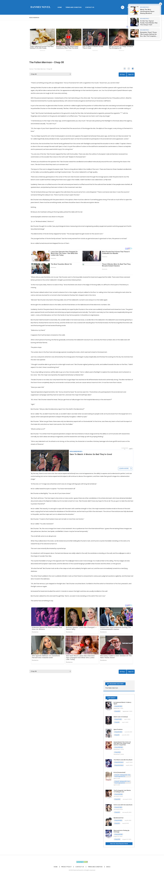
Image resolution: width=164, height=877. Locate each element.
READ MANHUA (34, 18)
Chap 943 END (118, 794)
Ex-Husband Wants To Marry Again (122, 703)
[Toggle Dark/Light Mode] (132, 68)
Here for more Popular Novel (119, 843)
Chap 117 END (118, 719)
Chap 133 (117, 823)
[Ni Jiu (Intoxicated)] (109, 776)
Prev (123, 74)
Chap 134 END (118, 820)
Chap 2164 (117, 752)
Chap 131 (117, 735)
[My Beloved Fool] (109, 821)
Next (130, 74)
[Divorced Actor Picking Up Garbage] (109, 834)
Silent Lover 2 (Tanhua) (121, 717)
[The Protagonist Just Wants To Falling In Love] (109, 794)
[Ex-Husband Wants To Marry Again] (109, 706)
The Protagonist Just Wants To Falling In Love (122, 791)
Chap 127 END (118, 807)
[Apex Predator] (109, 733)
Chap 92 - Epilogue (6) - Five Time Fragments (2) (122, 775)
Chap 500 (117, 711)
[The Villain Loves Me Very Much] (109, 763)
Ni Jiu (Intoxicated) (119, 772)
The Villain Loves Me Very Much (123, 760)
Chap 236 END (118, 834)
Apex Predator (118, 729)
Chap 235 (117, 839)
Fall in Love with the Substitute (123, 805)
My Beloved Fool (118, 818)
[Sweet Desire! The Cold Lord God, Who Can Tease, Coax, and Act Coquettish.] (109, 746)
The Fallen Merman (40, 69)
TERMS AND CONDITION (73, 7)
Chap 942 (117, 799)
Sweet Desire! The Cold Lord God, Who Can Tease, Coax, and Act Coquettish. (122, 743)
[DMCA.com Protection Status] (82, 862)
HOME (60, 7)
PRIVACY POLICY (66, 867)
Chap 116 (117, 722)
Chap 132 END (118, 732)
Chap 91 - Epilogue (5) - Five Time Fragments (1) (122, 782)
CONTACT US (89, 7)
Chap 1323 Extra (119, 762)
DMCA (108, 867)
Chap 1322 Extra (119, 765)
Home (31, 69)
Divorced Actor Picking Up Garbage (121, 831)
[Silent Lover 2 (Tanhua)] (109, 720)
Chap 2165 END (119, 747)
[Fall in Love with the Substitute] (109, 808)
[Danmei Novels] (40, 7)
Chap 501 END (118, 706)
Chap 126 (117, 812)
